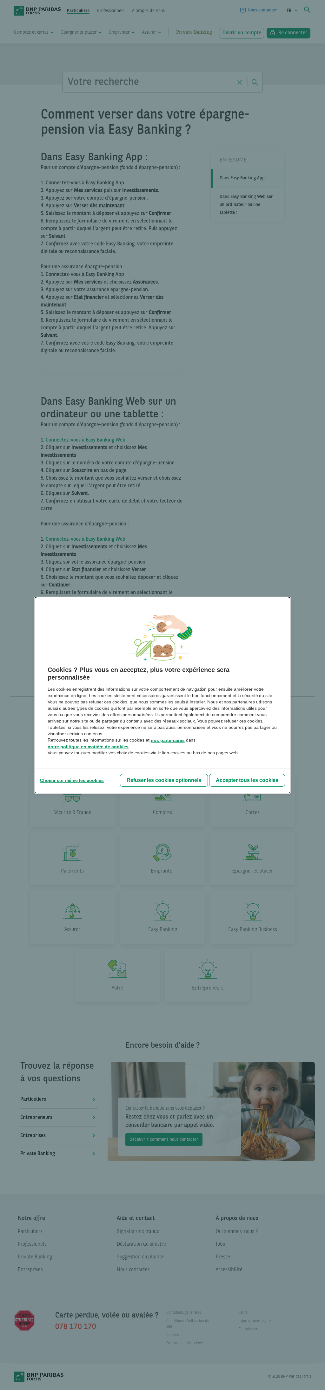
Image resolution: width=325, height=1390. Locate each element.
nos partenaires (168, 740)
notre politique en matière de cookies (88, 746)
